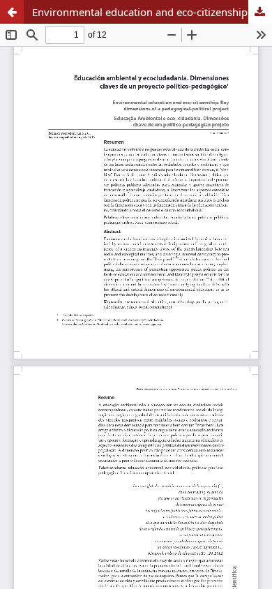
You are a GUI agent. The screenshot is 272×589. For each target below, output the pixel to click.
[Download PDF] (260, 12)
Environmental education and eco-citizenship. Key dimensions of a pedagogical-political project (152, 12)
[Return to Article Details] (12, 12)
